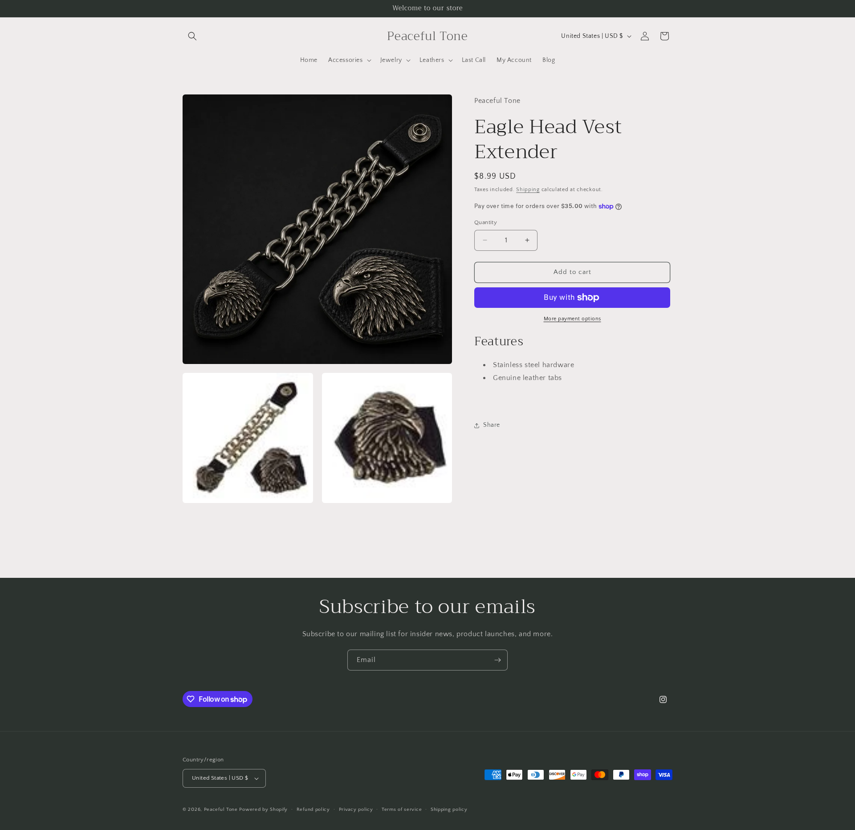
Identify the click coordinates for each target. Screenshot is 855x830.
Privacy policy (356, 809)
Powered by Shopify (263, 809)
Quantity (485, 222)
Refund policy (313, 809)
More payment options (572, 319)
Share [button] (491, 425)
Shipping (528, 189)
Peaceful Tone (221, 809)
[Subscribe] (497, 660)
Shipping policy (449, 809)
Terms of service (402, 809)
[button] (192, 36)
